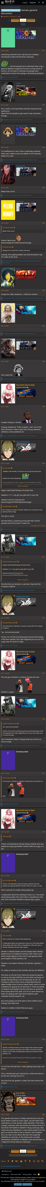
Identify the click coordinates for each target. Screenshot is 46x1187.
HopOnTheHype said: (10, 562)
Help (34, 1174)
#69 (43, 406)
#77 (43, 876)
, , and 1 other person (21, 262)
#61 (43, 51)
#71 (43, 557)
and (14, 379)
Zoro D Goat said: (8, 778)
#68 (43, 361)
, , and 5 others (17, 195)
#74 (43, 719)
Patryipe (19, 201)
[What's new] (39, 2)
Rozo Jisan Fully (22, 29)
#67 (43, 326)
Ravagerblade (22, 535)
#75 (43, 773)
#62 (43, 105)
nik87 (18, 83)
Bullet (18, 340)
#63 (43, 147)
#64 (43, 188)
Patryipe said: (7, 247)
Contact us (5, 1174)
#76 (43, 832)
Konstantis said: (8, 228)
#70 (43, 463)
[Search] (43, 2)
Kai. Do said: (6, 468)
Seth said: (6, 836)
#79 (43, 1039)
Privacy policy (26, 1174)
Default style (7, 1171)
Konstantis (20, 166)
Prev (15, 20)
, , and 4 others (18, 120)
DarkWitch (5, 16)
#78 (43, 931)
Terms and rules (15, 1174)
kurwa (19, 304)
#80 (43, 1115)
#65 (43, 223)
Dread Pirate (21, 126)
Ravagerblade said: (9, 506)
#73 (43, 673)
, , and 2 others (19, 590)
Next (31, 20)
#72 (43, 618)
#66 (43, 290)
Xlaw (18, 269)
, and (20, 160)
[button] (2, 2)
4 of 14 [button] (23, 20)
